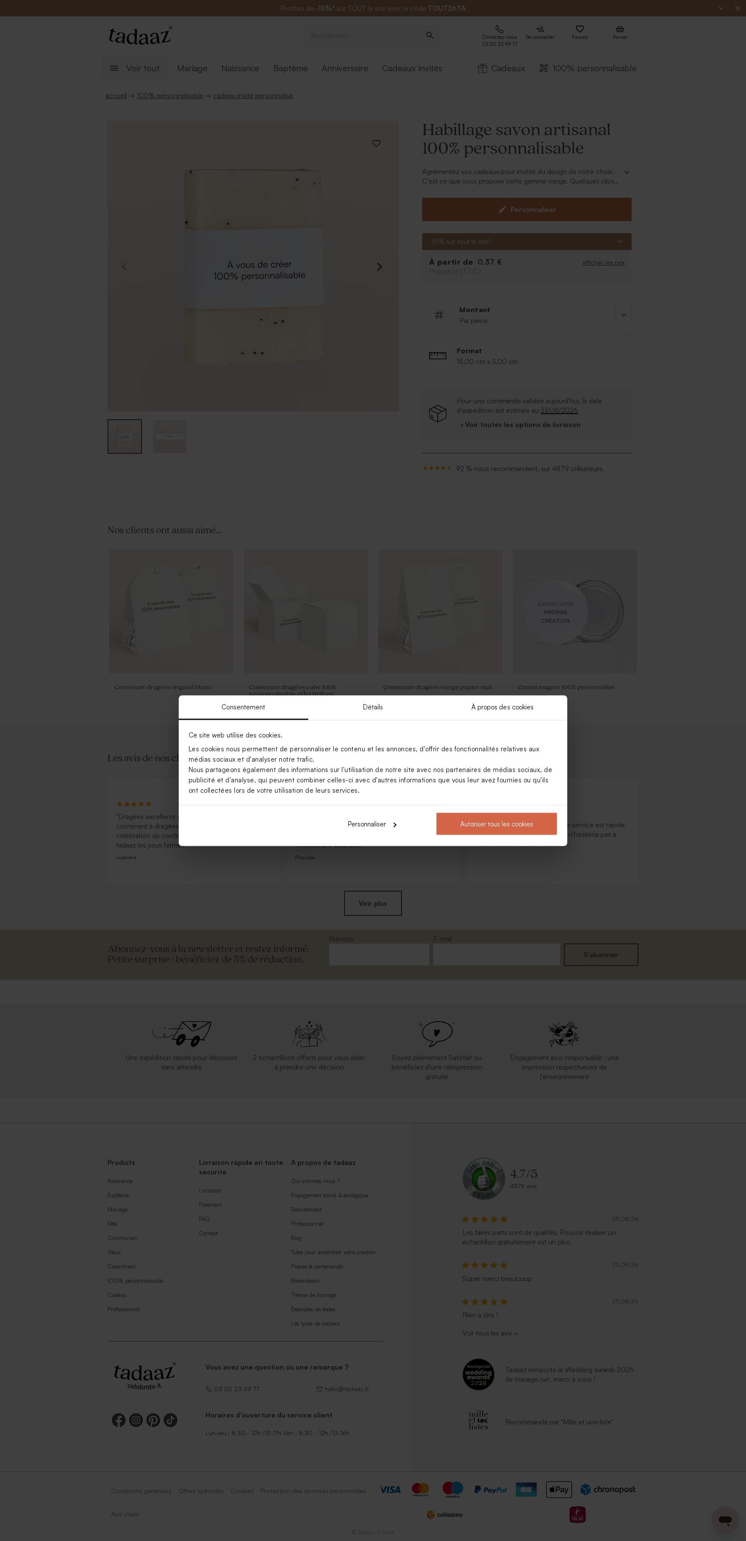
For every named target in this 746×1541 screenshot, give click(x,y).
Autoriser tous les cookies (496, 824)
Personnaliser (367, 824)
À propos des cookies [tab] (502, 706)
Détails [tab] (373, 706)
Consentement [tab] (243, 706)
